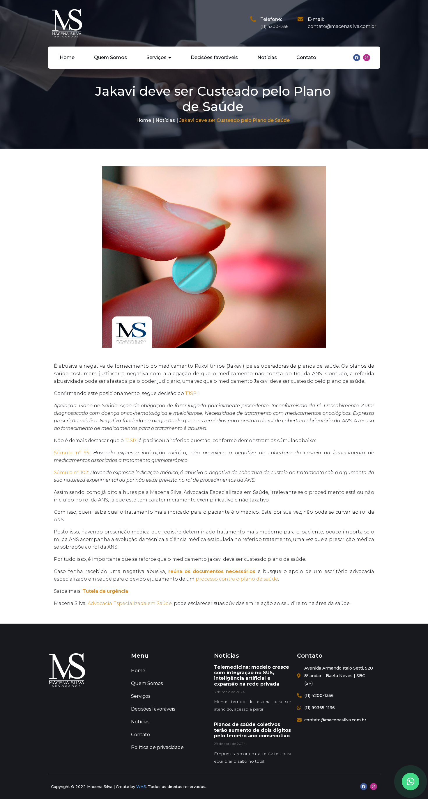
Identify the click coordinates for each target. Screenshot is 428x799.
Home (67, 57)
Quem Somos (110, 57)
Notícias (267, 57)
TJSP (191, 393)
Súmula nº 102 (71, 472)
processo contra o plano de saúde (237, 579)
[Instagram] (366, 57)
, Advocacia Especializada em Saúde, (129, 603)
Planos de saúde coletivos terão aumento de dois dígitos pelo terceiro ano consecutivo (252, 730)
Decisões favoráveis (214, 57)
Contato (306, 57)
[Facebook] (356, 57)
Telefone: (271, 19)
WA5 (141, 786)
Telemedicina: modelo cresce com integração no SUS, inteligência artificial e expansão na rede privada (251, 675)
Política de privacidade (157, 747)
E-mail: (316, 19)
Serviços (156, 57)
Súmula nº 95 (71, 452)
